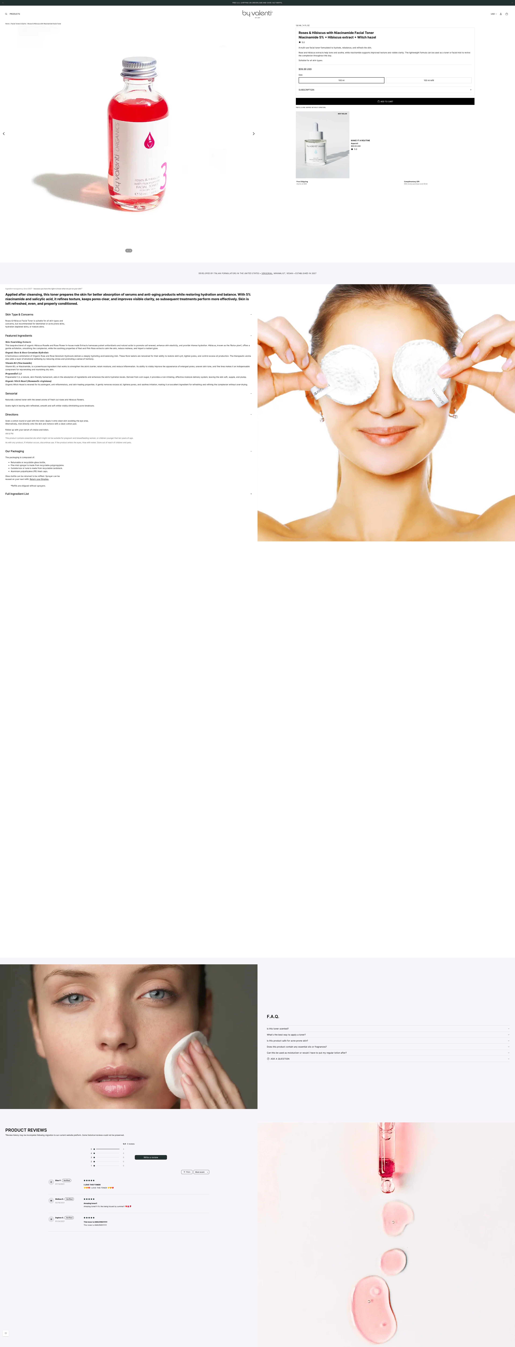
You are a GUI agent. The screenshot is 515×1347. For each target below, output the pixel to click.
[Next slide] (254, 134)
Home (7, 24)
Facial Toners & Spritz (18, 24)
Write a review (151, 1157)
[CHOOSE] (345, 174)
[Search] (6, 14)
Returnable (16, 462)
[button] (107, 1149)
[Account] (501, 14)
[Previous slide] (3, 134)
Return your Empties (39, 479)
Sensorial (267, 273)
